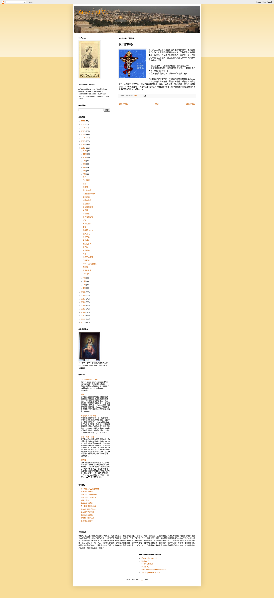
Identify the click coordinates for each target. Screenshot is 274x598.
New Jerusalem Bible (89, 495)
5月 (84, 174)
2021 (83, 138)
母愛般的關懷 (88, 207)
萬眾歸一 (86, 210)
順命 (84, 184)
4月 (84, 278)
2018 (83, 148)
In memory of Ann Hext (89, 380)
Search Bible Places (88, 509)
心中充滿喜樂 (88, 257)
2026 (83, 121)
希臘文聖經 (85, 501)
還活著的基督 (88, 217)
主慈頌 (83, 460)
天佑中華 (86, 237)
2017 (83, 292)
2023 (83, 131)
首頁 (157, 104)
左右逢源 (86, 180)
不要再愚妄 (87, 200)
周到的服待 (87, 224)
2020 (83, 141)
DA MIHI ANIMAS (87, 518)
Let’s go (86, 274)
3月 (84, 281)
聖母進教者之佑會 (87, 512)
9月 (84, 161)
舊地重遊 (86, 240)
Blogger (141, 580)
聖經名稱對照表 (87, 503)
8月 (84, 164)
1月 (84, 288)
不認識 (85, 267)
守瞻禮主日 (87, 261)
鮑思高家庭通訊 (87, 515)
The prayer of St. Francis (150, 573)
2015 (83, 299)
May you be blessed (149, 558)
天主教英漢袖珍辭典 (88, 506)
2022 (83, 135)
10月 (85, 158)
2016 (83, 296)
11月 (85, 154)
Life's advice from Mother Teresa (153, 570)
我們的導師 (87, 190)
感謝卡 (83, 395)
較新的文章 (123, 104)
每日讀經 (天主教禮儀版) (90, 489)
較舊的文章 (190, 104)
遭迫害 (85, 247)
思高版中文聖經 (87, 492)
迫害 (84, 177)
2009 (83, 319)
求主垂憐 (86, 204)
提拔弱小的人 (88, 230)
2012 (83, 309)
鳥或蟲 (85, 187)
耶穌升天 (86, 234)
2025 (83, 125)
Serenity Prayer (147, 564)
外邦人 (85, 254)
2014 (83, 302)
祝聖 (84, 220)
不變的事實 (87, 244)
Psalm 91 (145, 567)
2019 (83, 145)
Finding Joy (145, 561)
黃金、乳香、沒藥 (87, 437)
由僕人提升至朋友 (89, 264)
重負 (84, 227)
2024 (83, 128)
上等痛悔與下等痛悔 (88, 416)
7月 (84, 168)
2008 (83, 322)
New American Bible (88, 498)
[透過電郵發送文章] (145, 95)
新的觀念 (86, 214)
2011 (83, 312)
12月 (85, 151)
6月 (84, 171)
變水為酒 (86, 197)
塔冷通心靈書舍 (87, 521)
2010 (83, 316)
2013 (83, 306)
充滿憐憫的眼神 (89, 194)
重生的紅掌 (87, 271)
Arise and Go (93, 12)
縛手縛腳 (86, 251)
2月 (84, 285)
